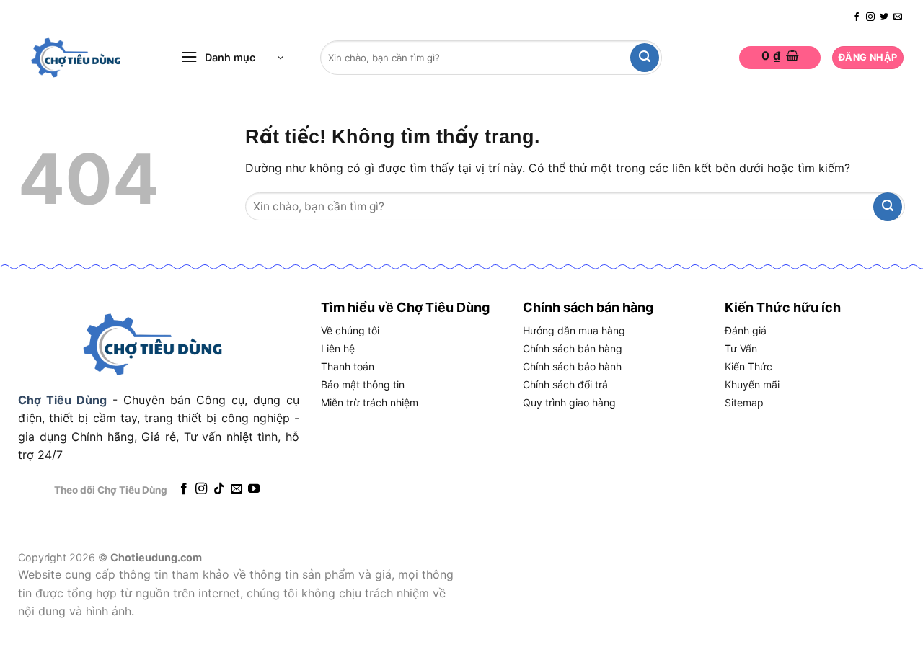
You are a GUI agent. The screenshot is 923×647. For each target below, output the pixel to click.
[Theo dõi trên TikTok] (218, 489)
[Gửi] (644, 57)
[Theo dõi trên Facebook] (856, 17)
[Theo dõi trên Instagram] (870, 17)
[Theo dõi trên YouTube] (254, 489)
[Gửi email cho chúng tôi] (897, 17)
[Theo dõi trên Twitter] (884, 17)
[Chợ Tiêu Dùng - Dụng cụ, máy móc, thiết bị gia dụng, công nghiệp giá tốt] (83, 58)
